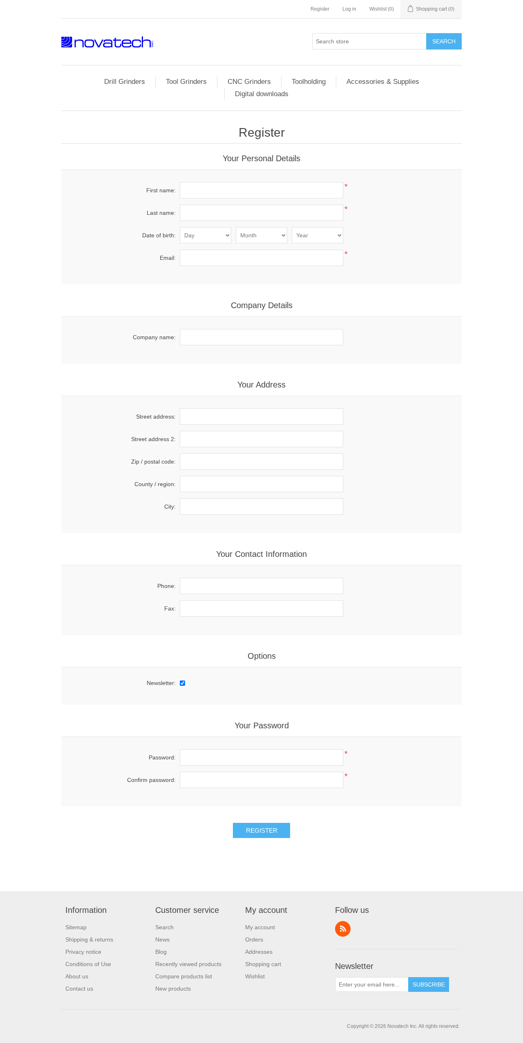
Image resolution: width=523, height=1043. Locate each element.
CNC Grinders (249, 82)
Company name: (154, 337)
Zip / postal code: (153, 461)
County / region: (155, 484)
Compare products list (183, 976)
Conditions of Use (88, 964)
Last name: (161, 213)
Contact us (79, 988)
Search (444, 41)
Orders (254, 939)
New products (173, 988)
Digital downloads (261, 94)
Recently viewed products (188, 964)
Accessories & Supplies (382, 82)
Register (320, 9)
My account (260, 927)
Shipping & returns (89, 939)
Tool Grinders (186, 82)
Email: (168, 258)
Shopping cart (263, 964)
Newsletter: (161, 683)
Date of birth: (159, 235)
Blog (161, 951)
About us (76, 976)
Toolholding (309, 82)
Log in (349, 9)
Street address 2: (153, 439)
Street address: (156, 416)
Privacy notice (83, 951)
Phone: (166, 586)
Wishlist (255, 976)
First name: (161, 190)
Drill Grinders (124, 82)
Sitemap (76, 927)
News (162, 939)
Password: (162, 757)
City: (170, 506)
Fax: (170, 608)
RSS (343, 929)
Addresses (259, 951)
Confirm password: (151, 780)
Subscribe (429, 984)
